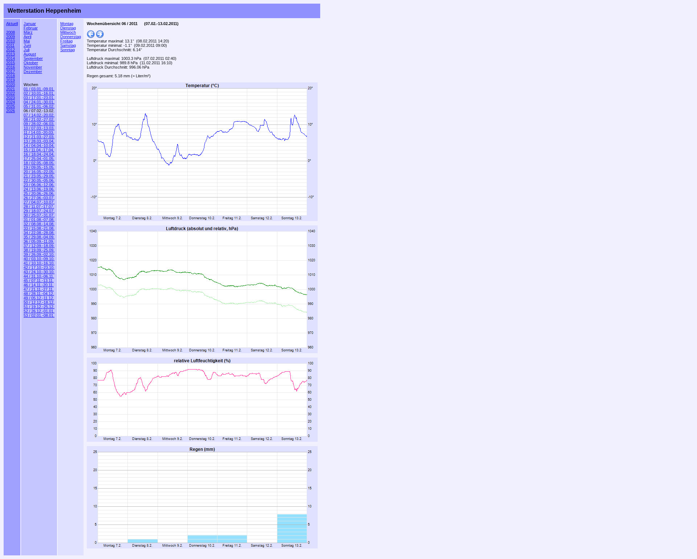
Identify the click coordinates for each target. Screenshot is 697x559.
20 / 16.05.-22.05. (39, 172)
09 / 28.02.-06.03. (39, 124)
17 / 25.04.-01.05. (39, 158)
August (30, 54)
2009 (10, 36)
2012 (10, 50)
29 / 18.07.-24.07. (39, 211)
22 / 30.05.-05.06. (39, 180)
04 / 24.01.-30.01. (39, 102)
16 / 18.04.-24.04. (39, 154)
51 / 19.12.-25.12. (39, 307)
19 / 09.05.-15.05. (39, 167)
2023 (10, 97)
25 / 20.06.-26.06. (39, 193)
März (28, 32)
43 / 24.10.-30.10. (39, 272)
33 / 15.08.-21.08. (39, 228)
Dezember (33, 71)
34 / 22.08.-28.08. (39, 232)
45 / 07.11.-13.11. (39, 280)
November (33, 67)
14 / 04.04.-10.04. (39, 145)
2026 (10, 111)
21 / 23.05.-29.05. (39, 176)
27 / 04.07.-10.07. (39, 202)
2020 (10, 84)
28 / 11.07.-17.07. (39, 206)
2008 (10, 32)
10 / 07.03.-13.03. (39, 128)
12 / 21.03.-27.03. (39, 137)
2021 (10, 89)
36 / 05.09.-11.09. (39, 241)
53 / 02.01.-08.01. (39, 315)
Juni (27, 45)
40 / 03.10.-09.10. (39, 259)
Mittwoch (68, 32)
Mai (27, 41)
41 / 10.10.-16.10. (39, 263)
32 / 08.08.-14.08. (39, 224)
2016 (10, 67)
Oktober (31, 63)
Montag (66, 23)
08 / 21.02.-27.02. (39, 119)
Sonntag (67, 50)
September (33, 58)
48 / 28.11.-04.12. (39, 293)
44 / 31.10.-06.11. (39, 276)
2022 (10, 93)
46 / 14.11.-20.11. (39, 285)
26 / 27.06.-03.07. (39, 198)
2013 (10, 54)
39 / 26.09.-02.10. (39, 254)
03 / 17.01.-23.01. (39, 97)
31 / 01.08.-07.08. (39, 219)
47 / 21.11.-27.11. (39, 289)
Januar (30, 23)
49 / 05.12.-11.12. (39, 298)
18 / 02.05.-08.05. (39, 163)
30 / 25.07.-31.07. (39, 215)
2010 (10, 41)
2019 (10, 80)
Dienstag (68, 28)
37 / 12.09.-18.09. (39, 246)
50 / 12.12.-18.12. (39, 302)
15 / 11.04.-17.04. (39, 150)
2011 (10, 45)
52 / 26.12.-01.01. (39, 311)
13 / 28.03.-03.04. (39, 141)
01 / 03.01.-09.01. (39, 89)
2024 (10, 102)
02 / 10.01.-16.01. (39, 93)
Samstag (68, 45)
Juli (26, 50)
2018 (10, 76)
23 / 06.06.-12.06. (39, 185)
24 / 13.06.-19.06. (39, 189)
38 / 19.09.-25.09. (39, 250)
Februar (31, 28)
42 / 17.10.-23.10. (39, 267)
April (27, 36)
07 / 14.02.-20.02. (39, 115)
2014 (10, 58)
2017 (10, 71)
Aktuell (12, 23)
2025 (10, 106)
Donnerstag (70, 36)
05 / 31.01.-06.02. (39, 106)
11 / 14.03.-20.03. (39, 132)
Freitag (66, 41)
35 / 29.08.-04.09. (39, 237)
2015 (10, 63)
